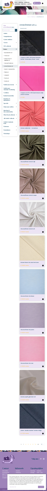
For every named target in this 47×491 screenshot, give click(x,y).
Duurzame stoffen (8, 107)
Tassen (5, 42)
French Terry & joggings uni (8, 59)
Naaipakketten (8, 36)
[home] (8, 4)
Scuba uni (6, 81)
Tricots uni (6, 55)
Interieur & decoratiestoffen (8, 111)
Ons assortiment (7, 26)
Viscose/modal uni (8, 63)
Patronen (6, 126)
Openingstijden (36, 468)
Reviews (18, 471)
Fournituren (7, 130)
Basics (5, 49)
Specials (6, 103)
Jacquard (6, 75)
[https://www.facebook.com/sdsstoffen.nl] (41, 459)
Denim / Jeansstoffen (9, 69)
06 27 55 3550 (5, 476)
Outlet (5, 33)
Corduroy (6, 92)
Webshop (18, 472)
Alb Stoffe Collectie (9, 118)
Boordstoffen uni (8, 52)
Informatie (19, 468)
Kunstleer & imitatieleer (7, 99)
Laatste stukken (8, 39)
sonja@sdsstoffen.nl (7, 477)
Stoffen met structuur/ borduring (9, 89)
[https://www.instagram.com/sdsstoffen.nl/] (44, 459)
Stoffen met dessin (9, 84)
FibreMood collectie (9, 115)
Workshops (7, 133)
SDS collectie (7, 46)
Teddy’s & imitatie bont (8, 122)
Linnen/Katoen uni (8, 66)
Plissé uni (6, 72)
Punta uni (6, 78)
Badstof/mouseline (9, 95)
